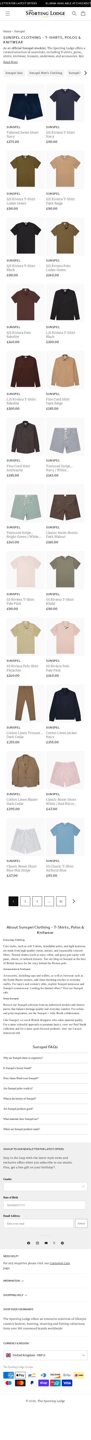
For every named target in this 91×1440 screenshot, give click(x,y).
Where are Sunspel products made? (21, 1129)
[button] (7, 13)
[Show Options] (83, 1186)
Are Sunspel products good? (18, 1108)
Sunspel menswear (69, 984)
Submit (81, 1223)
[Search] (74, 13)
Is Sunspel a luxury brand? (17, 1068)
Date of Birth (10, 1197)
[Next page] (73, 901)
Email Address (11, 1216)
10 (60, 901)
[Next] (85, 73)
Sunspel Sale (14, 73)
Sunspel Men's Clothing (45, 73)
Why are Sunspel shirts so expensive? (23, 1057)
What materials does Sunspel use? (21, 1119)
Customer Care (60, 1263)
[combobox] (43, 1186)
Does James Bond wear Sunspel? (20, 1078)
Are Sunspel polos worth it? (18, 1088)
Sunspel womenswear (15, 988)
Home (7, 31)
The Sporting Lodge (51, 1401)
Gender (7, 1179)
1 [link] (13, 901)
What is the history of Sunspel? (19, 1098)
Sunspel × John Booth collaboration (58, 1013)
